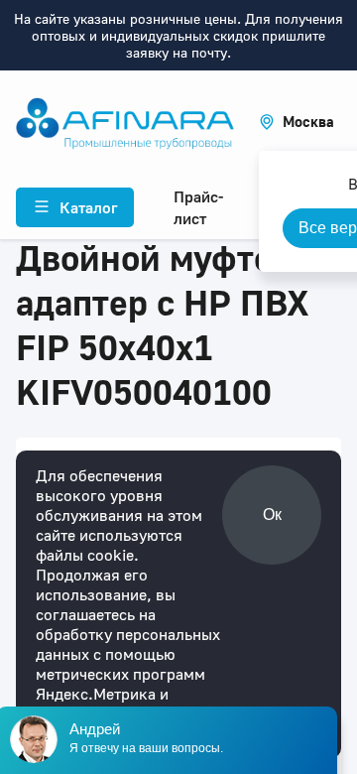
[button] (296, 121)
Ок (272, 514)
